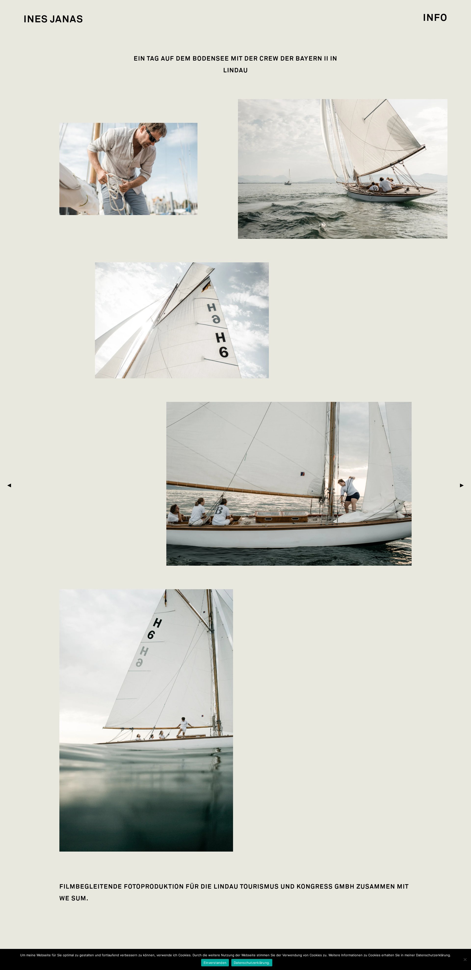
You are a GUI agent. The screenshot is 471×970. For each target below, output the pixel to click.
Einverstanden (215, 963)
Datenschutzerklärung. (252, 963)
